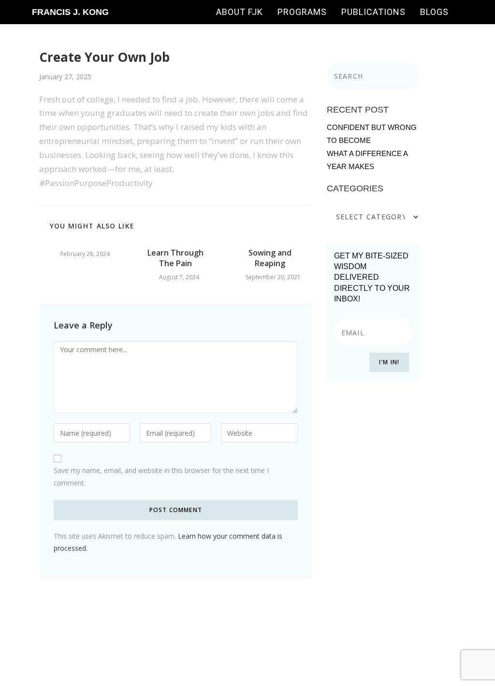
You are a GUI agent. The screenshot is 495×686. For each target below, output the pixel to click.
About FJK (239, 12)
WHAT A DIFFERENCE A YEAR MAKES (367, 160)
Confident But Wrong (372, 127)
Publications (373, 12)
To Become (349, 140)
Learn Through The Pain (175, 258)
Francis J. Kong (70, 12)
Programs (302, 12)
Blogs (434, 12)
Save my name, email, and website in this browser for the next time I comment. (161, 476)
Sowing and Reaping (269, 258)
